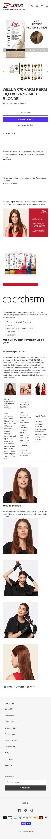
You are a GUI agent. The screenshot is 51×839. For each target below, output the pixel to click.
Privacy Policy (10, 747)
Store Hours (9, 715)
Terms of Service (11, 740)
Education (8, 759)
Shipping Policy (11, 728)
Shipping (6, 103)
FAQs (7, 753)
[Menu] (46, 6)
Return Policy (10, 734)
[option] (14, 69)
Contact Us (9, 709)
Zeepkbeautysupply (28, 831)
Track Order (9, 722)
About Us (8, 766)
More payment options (25, 125)
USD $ (25, 803)
